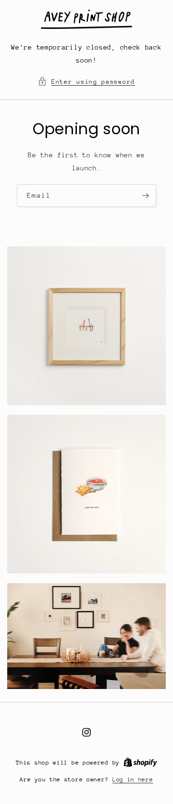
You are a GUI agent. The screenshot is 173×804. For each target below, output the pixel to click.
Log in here (132, 779)
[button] (86, 82)
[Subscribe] (145, 195)
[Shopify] (140, 762)
